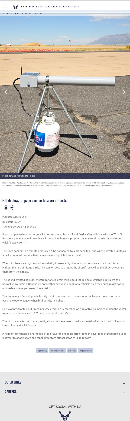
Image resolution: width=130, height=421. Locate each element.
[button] (5, 6)
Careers (10, 391)
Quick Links (13, 382)
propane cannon (86, 350)
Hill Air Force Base (57, 350)
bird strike (72, 350)
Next (123, 91)
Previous (6, 91)
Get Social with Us (65, 407)
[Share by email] (12, 207)
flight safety (42, 350)
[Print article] (6, 207)
